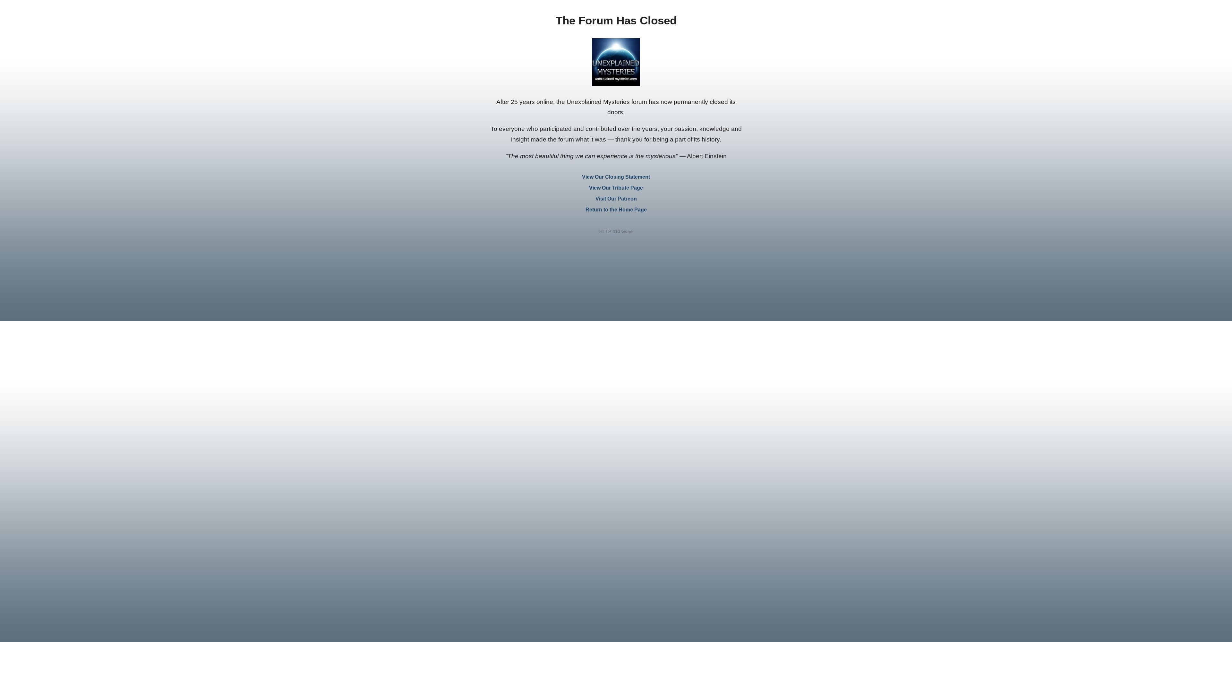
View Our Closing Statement (616, 177)
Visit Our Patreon (616, 198)
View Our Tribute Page (616, 188)
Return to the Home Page (616, 209)
